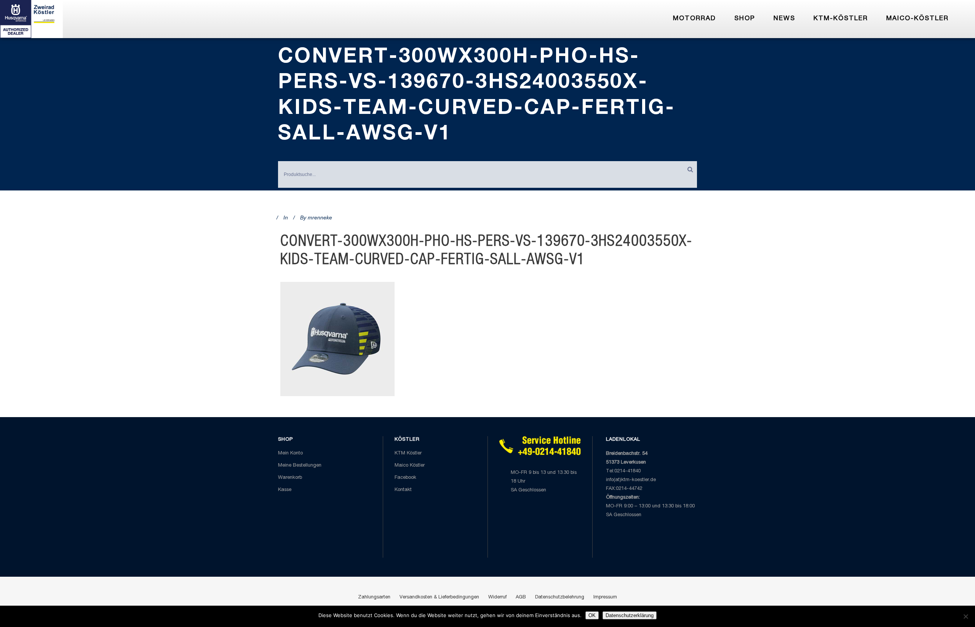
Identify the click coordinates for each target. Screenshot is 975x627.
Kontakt (403, 490)
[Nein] (965, 616)
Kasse (284, 490)
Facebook (405, 477)
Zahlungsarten (374, 597)
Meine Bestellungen (299, 465)
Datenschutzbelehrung (559, 597)
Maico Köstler (410, 465)
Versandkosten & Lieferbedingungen (439, 597)
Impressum (605, 597)
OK (592, 615)
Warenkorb (290, 477)
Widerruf (497, 597)
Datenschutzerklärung (630, 615)
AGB (521, 597)
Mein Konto (290, 453)
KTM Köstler (408, 453)
